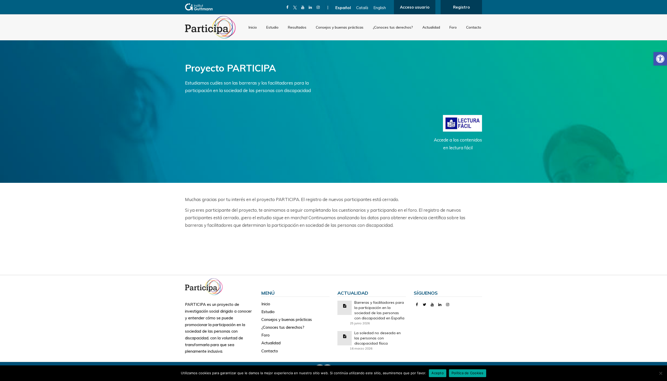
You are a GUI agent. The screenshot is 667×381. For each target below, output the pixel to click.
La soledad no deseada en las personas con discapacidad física (377, 338)
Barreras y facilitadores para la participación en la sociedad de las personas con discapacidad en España (379, 310)
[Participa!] (205, 286)
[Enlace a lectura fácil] (462, 123)
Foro (453, 27)
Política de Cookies (468, 373)
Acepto (437, 373)
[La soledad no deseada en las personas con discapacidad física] (344, 336)
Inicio (253, 27)
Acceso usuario (414, 7)
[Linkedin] (310, 7)
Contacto (473, 27)
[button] (660, 59)
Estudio (272, 27)
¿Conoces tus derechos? (393, 27)
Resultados (297, 27)
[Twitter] (424, 304)
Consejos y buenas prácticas (339, 27)
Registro (461, 7)
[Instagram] (318, 7)
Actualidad (431, 27)
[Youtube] (303, 7)
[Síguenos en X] (295, 7)
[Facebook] (287, 7)
